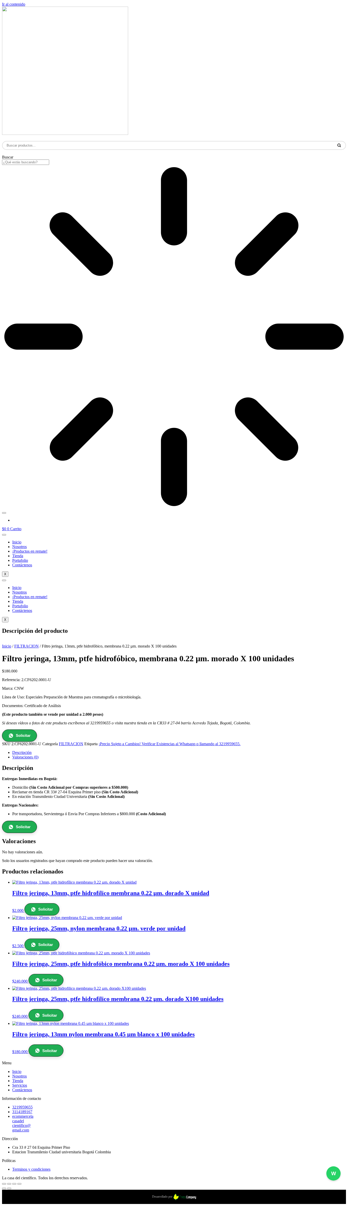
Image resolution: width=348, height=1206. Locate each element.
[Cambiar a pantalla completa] (9, 1184)
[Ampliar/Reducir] (4, 1184)
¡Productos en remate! (29, 551)
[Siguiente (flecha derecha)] (9, 1188)
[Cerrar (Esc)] (19, 1184)
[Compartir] (14, 1184)
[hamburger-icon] (4, 535)
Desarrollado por (162, 1196)
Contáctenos (22, 565)
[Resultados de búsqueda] (174, 337)
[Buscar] (4, 513)
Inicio (16, 542)
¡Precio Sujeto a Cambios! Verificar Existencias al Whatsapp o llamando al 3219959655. (169, 744)
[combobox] (25, 162)
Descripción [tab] (22, 752)
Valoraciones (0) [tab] (25, 757)
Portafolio (20, 560)
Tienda (17, 556)
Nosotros (19, 546)
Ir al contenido (13, 4)
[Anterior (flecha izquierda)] (4, 1188)
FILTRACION (26, 646)
